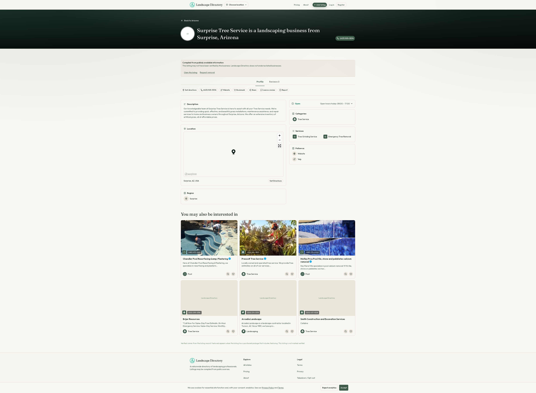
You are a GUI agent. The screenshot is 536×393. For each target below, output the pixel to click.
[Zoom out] (279, 140)
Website (226, 90)
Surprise (193, 198)
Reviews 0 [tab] (274, 81)
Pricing (297, 5)
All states (247, 365)
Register (341, 5)
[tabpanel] (268, 149)
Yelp (299, 159)
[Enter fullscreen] (279, 146)
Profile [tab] (260, 81)
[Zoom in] (279, 135)
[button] (233, 152)
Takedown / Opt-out (306, 378)
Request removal (207, 72)
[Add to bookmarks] (233, 274)
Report (285, 90)
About (305, 5)
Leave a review (269, 90)
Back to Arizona (191, 20)
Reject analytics (329, 387)
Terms (299, 365)
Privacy (300, 371)
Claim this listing (190, 72)
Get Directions (276, 181)
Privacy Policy (268, 387)
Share (254, 90)
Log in (331, 5)
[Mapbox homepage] (191, 174)
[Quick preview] (228, 274)
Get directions (191, 90)
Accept (344, 387)
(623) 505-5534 (347, 38)
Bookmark (240, 90)
